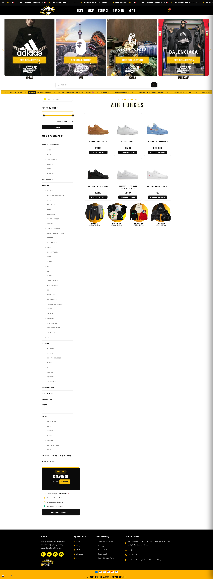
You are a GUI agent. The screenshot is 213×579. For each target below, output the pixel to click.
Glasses (50, 164)
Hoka (49, 271)
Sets (44, 410)
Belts (49, 154)
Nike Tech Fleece (54, 358)
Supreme (50, 318)
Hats (49, 169)
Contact (103, 10)
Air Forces (51, 421)
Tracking (118, 10)
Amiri (49, 200)
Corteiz (50, 238)
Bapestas (51, 431)
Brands (45, 185)
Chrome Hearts (53, 228)
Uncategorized (49, 462)
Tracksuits (51, 381)
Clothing (46, 343)
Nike (48, 290)
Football (46, 405)
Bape (49, 209)
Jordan (50, 440)
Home (80, 10)
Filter (57, 127)
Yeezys (49, 450)
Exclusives (47, 399)
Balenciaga (52, 204)
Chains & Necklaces (55, 159)
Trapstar (51, 332)
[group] (29, 49)
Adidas (50, 190)
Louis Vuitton (52, 280)
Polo (49, 367)
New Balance (52, 285)
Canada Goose (53, 219)
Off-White (51, 295)
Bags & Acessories (50, 145)
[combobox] (103, 84)
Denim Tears (52, 242)
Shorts (50, 372)
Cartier (50, 224)
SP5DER (50, 314)
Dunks (49, 436)
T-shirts (50, 377)
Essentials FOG (53, 252)
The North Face (53, 328)
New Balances (53, 445)
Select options (99, 152)
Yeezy (49, 337)
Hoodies (50, 348)
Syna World (52, 323)
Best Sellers (48, 179)
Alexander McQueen (55, 195)
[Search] (154, 84)
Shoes (44, 416)
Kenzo (49, 276)
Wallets (50, 173)
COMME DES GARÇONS (55, 233)
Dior (49, 247)
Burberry (51, 214)
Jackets (50, 353)
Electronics (47, 393)
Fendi (49, 257)
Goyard (50, 261)
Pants (49, 363)
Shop (91, 10)
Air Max (50, 426)
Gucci (49, 266)
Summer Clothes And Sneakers (56, 456)
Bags (49, 150)
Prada (49, 309)
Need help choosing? (59, 512)
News (132, 10)
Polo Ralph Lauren (55, 304)
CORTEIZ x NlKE (49, 388)
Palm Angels (52, 299)
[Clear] (148, 84)
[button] (3, 49)
